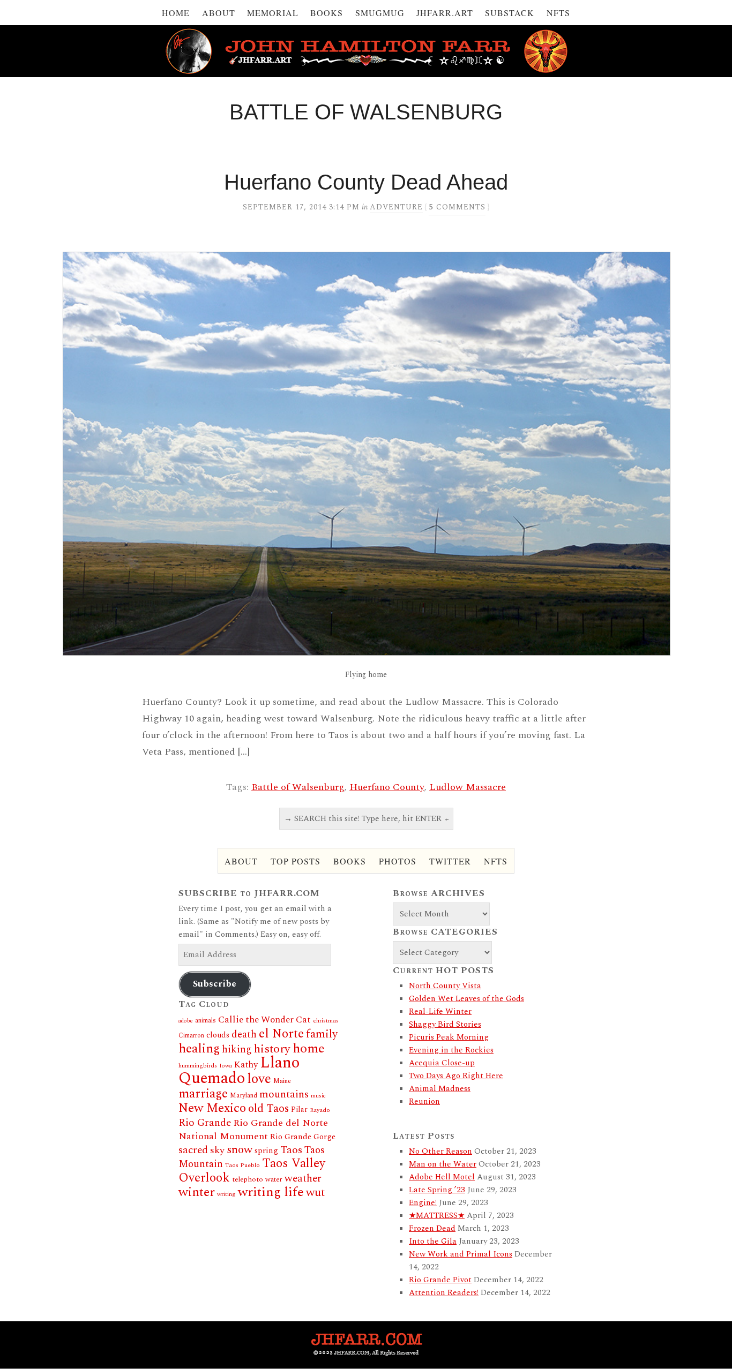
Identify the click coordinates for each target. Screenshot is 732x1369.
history (272, 1049)
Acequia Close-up (442, 1063)
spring (266, 1151)
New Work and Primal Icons (460, 1254)
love (259, 1079)
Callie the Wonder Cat (264, 1019)
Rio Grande (204, 1123)
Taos (291, 1150)
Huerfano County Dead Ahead (366, 182)
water (273, 1179)
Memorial (272, 12)
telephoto (247, 1179)
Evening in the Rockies (451, 1050)
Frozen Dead (432, 1228)
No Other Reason (440, 1151)
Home (176, 12)
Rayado (320, 1110)
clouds (217, 1035)
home (309, 1048)
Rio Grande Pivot (440, 1280)
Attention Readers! (444, 1293)
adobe (185, 1021)
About (218, 12)
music (318, 1096)
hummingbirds (197, 1065)
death (244, 1034)
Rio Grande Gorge (302, 1137)
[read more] (366, 454)
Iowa (225, 1066)
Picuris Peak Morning (449, 1037)
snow (239, 1150)
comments (457, 207)
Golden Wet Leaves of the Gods (466, 998)
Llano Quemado (239, 1070)
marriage (203, 1094)
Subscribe (214, 984)
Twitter (450, 861)
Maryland (243, 1095)
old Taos (268, 1108)
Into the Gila (433, 1241)
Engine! (423, 1203)
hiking (237, 1049)
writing (226, 1194)
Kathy (246, 1065)
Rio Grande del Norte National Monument (253, 1130)
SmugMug (380, 12)
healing (199, 1048)
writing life (271, 1192)
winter (196, 1192)
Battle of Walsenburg (297, 787)
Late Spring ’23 (437, 1190)
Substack (509, 12)
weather (303, 1178)
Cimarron (191, 1035)
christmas (326, 1020)
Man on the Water (442, 1164)
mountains (284, 1094)
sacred (193, 1150)
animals (205, 1020)
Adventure (396, 207)
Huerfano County (386, 787)
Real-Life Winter (440, 1011)
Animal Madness (439, 1088)
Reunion (424, 1101)
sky (217, 1150)
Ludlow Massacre (467, 787)
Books (326, 12)
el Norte (281, 1033)
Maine (282, 1081)
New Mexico (212, 1108)
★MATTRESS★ (437, 1215)
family (322, 1034)
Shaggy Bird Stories (445, 1024)
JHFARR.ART (444, 12)
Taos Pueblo (242, 1165)
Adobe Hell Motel (442, 1177)
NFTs (558, 12)
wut (315, 1192)
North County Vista (445, 986)
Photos (397, 861)
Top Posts (295, 861)
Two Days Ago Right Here (456, 1076)
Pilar (299, 1109)
